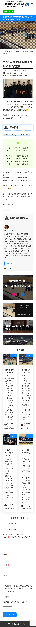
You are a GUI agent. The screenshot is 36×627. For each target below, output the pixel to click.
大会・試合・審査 (10, 75)
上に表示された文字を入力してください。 (17, 602)
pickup (7, 210)
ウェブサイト (10, 268)
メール (6, 565)
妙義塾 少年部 (23, 75)
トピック (19, 73)
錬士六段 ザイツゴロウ (21, 624)
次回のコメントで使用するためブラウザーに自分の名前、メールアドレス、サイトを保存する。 (18, 588)
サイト (5, 575)
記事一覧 (9, 263)
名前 (5, 554)
